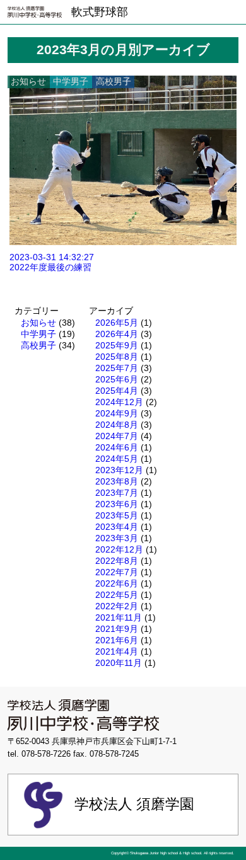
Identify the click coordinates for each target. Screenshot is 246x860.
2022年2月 (116, 606)
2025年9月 (116, 345)
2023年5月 (116, 515)
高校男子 (38, 345)
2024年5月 (116, 459)
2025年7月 (116, 368)
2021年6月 (116, 640)
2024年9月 (116, 413)
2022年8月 (116, 561)
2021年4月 (116, 651)
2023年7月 (116, 493)
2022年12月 (119, 549)
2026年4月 (116, 334)
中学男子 (38, 334)
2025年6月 (116, 379)
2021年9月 (116, 629)
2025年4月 (116, 391)
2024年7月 (116, 436)
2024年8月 (116, 425)
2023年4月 (116, 527)
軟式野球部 (99, 12)
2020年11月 (118, 663)
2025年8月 (116, 357)
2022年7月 (116, 572)
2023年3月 (116, 538)
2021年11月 (118, 617)
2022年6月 (116, 583)
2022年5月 (116, 595)
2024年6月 (116, 447)
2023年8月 (116, 481)
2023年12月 (119, 470)
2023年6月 (116, 504)
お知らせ (38, 323)
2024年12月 (119, 402)
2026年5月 (116, 323)
